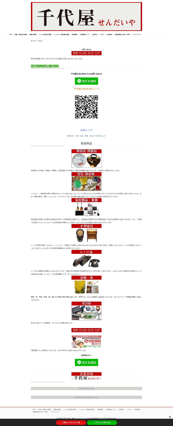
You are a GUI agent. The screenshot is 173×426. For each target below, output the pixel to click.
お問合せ (121, 409)
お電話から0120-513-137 (70, 422)
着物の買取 (57, 409)
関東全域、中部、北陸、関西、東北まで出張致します (86, 136)
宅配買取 (100, 409)
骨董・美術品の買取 (44, 409)
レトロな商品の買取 (70, 409)
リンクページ (55, 412)
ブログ (129, 409)
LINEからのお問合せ (101, 422)
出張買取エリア (111, 409)
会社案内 (137, 409)
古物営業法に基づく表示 (40, 412)
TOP (33, 409)
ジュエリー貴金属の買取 (87, 409)
